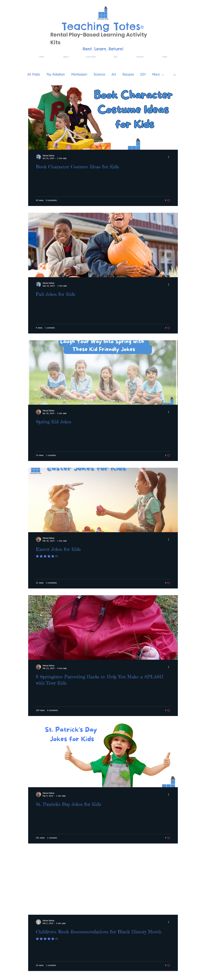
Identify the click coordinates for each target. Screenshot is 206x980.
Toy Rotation (55, 74)
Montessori (79, 74)
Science (99, 74)
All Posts (33, 74)
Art (114, 74)
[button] (174, 75)
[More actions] (170, 157)
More (156, 74)
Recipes (128, 74)
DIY (143, 74)
